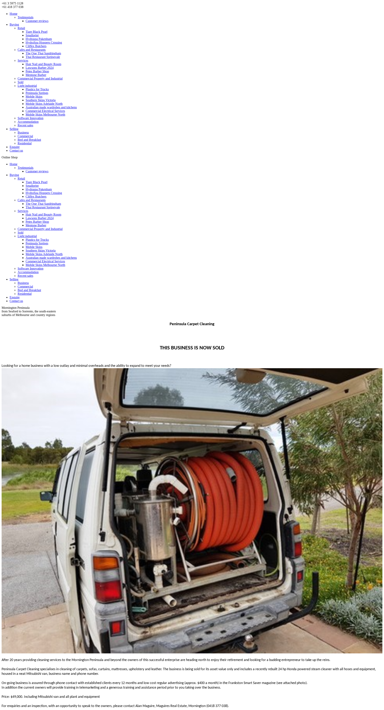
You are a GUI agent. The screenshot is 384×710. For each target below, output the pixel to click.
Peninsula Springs (37, 93)
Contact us (16, 150)
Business (23, 132)
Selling (14, 129)
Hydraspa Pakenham (39, 39)
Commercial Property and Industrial (40, 78)
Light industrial (27, 85)
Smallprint (32, 35)
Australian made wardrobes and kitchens (51, 107)
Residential (25, 143)
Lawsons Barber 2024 (40, 67)
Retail (21, 28)
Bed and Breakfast (29, 139)
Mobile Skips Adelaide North (44, 103)
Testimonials (25, 17)
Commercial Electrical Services (45, 111)
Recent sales (25, 125)
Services (23, 60)
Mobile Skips (34, 96)
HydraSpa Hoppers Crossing (44, 42)
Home (13, 13)
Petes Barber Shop (37, 71)
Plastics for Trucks (37, 89)
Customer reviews (37, 21)
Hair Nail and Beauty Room (43, 64)
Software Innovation (30, 118)
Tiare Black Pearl (36, 31)
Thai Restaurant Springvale (43, 57)
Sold (20, 82)
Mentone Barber (36, 75)
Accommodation (28, 121)
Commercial (25, 136)
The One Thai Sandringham (43, 53)
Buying (14, 24)
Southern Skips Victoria (41, 100)
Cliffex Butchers (36, 46)
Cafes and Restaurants (32, 49)
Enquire (15, 147)
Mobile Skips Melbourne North (45, 114)
